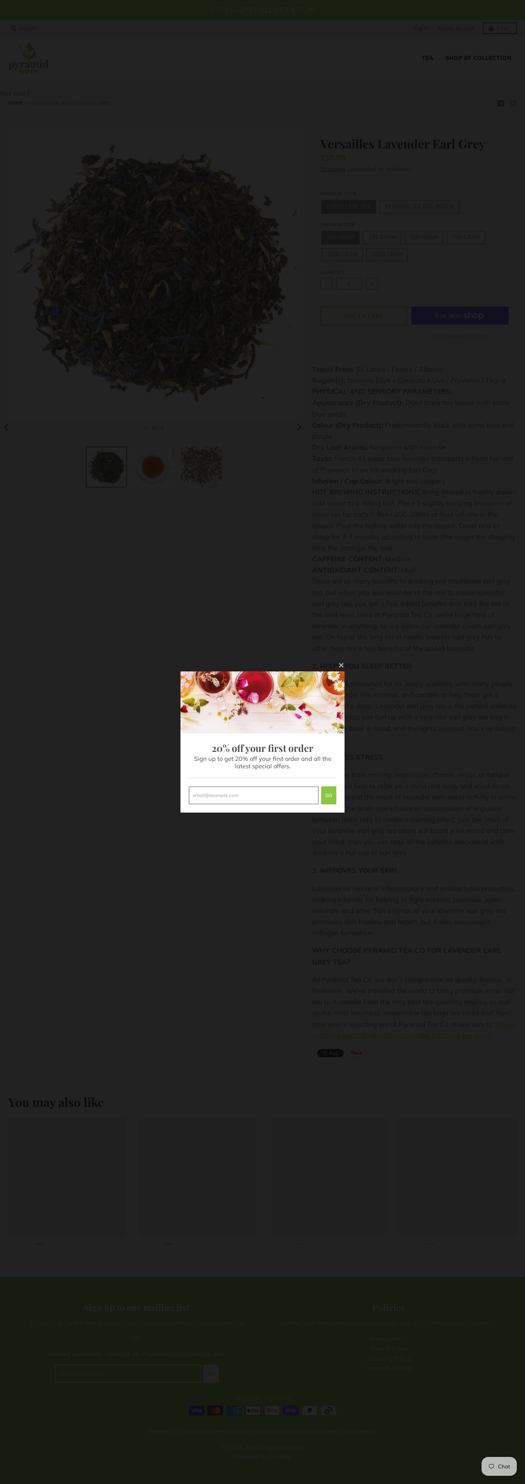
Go (328, 795)
